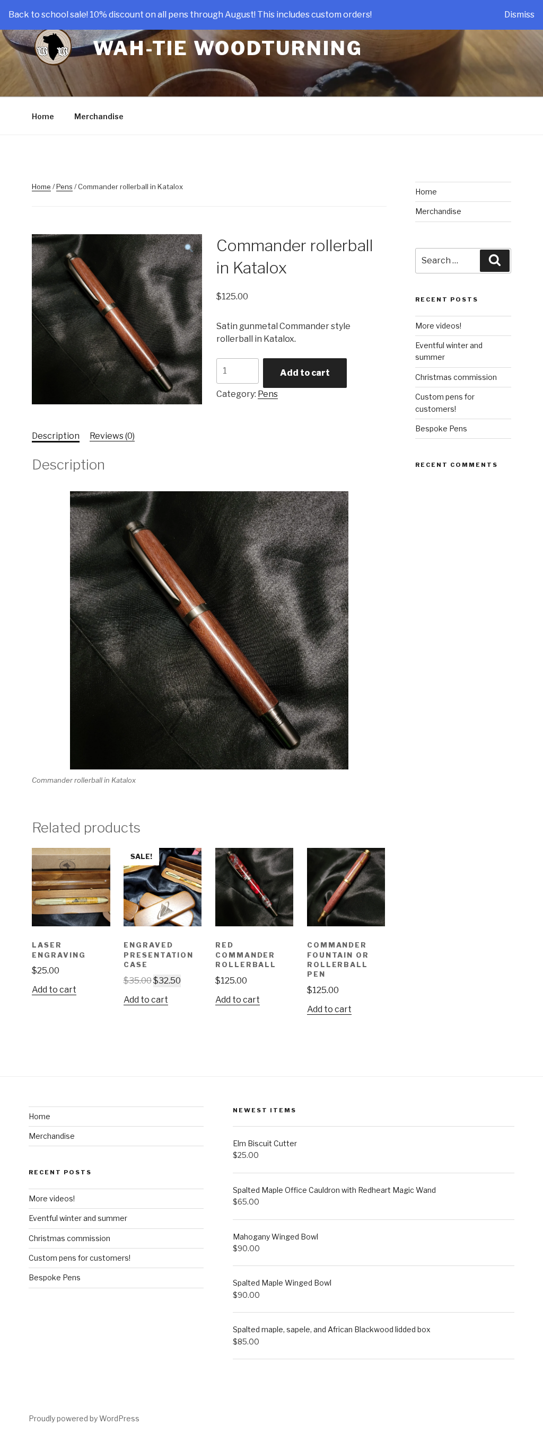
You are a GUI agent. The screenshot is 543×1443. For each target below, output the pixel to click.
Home (43, 116)
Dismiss (519, 15)
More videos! (438, 325)
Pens (64, 186)
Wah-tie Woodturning (228, 48)
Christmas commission (456, 377)
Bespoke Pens (441, 428)
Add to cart (305, 373)
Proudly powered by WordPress (84, 1418)
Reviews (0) (112, 436)
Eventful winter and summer (78, 1218)
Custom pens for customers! (79, 1257)
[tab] (56, 436)
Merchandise (99, 116)
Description (56, 436)
